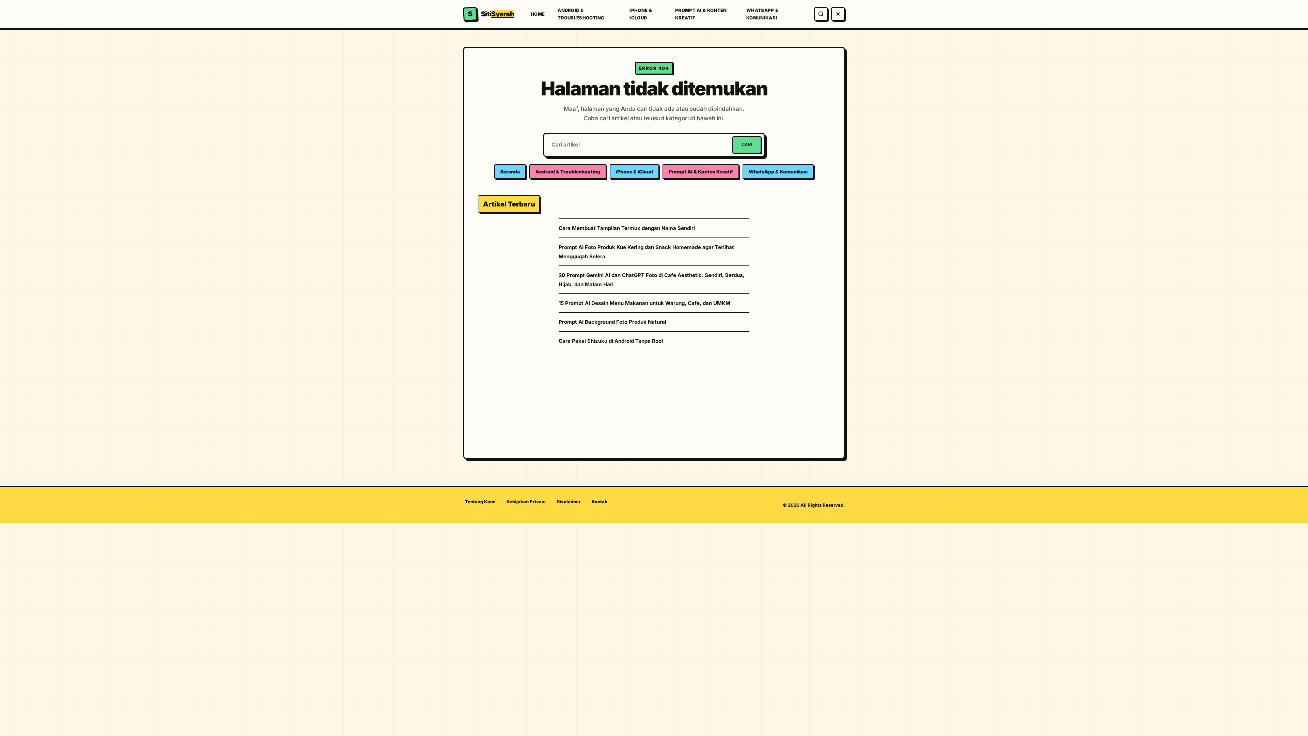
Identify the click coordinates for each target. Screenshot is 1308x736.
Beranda (510, 171)
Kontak (599, 501)
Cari (747, 144)
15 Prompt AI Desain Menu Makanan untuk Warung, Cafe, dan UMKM (644, 303)
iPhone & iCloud (640, 13)
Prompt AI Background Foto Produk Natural (612, 322)
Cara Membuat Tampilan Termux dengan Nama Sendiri (627, 228)
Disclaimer (569, 501)
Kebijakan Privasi (526, 501)
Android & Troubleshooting (581, 13)
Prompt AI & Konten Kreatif (701, 13)
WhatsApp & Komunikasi (762, 13)
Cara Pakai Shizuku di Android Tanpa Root (611, 341)
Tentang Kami (480, 501)
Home (538, 14)
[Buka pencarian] (821, 14)
